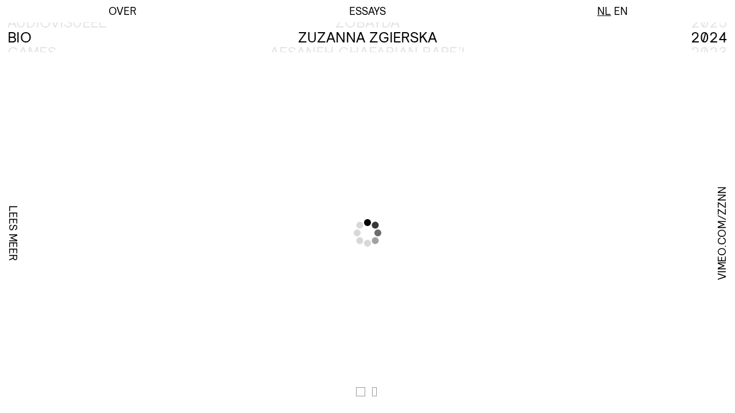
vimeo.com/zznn (722, 232)
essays (367, 11)
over (123, 11)
